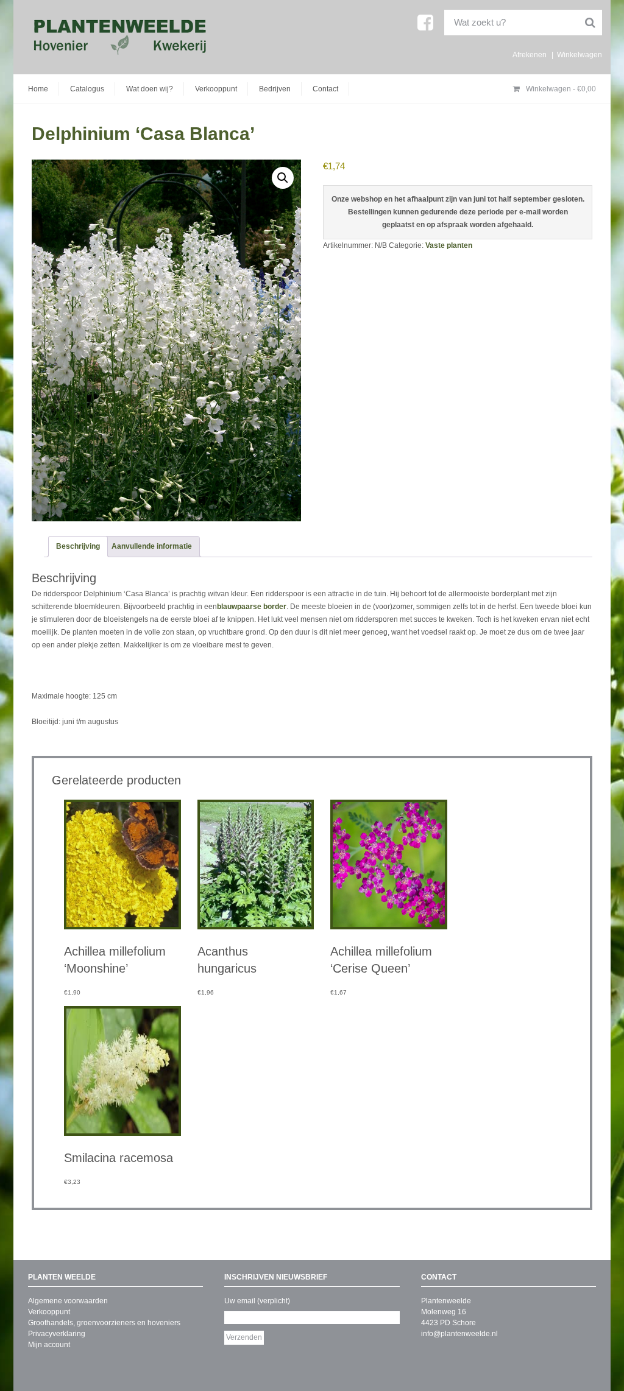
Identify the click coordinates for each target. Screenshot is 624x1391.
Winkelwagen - (560, 89)
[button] (283, 178)
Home (38, 89)
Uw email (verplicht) (257, 1301)
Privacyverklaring (56, 1333)
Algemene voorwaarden (68, 1301)
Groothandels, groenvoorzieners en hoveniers (104, 1323)
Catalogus (87, 89)
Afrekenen (529, 55)
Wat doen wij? (149, 89)
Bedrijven (275, 89)
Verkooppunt (216, 89)
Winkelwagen (579, 55)
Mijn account (49, 1344)
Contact (325, 89)
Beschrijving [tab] (78, 546)
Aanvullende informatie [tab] (152, 546)
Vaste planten (448, 245)
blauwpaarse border (251, 606)
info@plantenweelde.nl (459, 1333)
